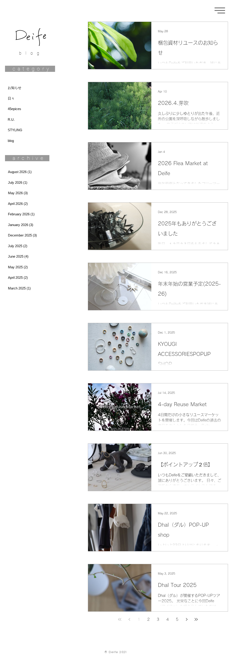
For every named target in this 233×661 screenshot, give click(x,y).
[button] (220, 10)
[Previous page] (129, 619)
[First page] (120, 619)
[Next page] (186, 619)
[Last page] (196, 619)
